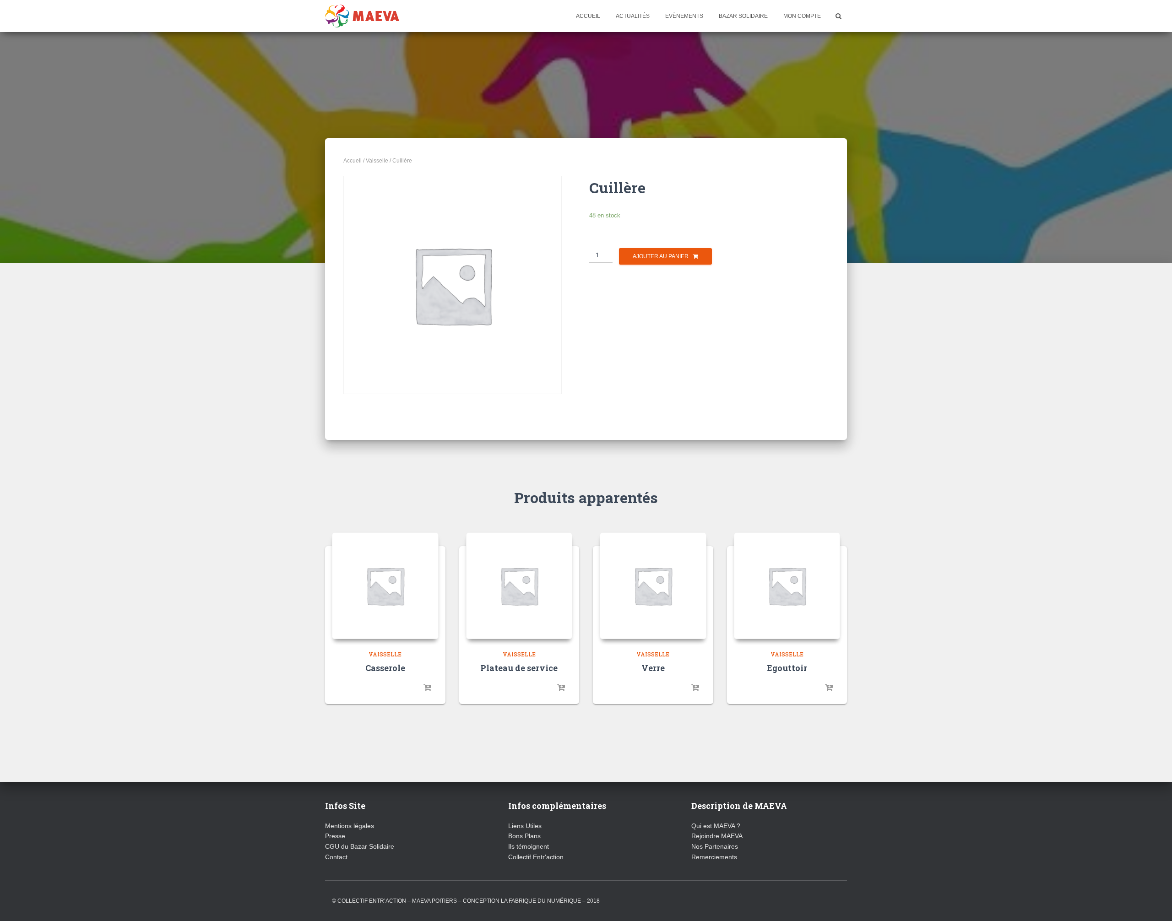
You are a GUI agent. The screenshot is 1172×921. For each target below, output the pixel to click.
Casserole (385, 667)
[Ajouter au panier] (427, 688)
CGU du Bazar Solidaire (359, 846)
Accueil (588, 16)
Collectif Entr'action (536, 857)
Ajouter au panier (661, 256)
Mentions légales (349, 825)
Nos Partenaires (714, 846)
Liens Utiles (525, 825)
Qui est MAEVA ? (715, 825)
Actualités (633, 16)
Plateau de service (519, 667)
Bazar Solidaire (743, 16)
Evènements (684, 16)
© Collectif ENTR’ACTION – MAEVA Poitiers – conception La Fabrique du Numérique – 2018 (466, 901)
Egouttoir (787, 667)
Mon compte (802, 16)
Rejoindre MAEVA (717, 836)
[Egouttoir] (787, 585)
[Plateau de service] (519, 585)
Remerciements (714, 857)
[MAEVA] (362, 16)
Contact (336, 857)
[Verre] (653, 585)
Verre (653, 667)
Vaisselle (377, 160)
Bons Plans (524, 836)
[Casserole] (385, 585)
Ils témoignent (528, 846)
